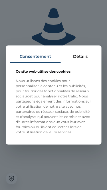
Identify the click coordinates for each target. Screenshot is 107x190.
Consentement (35, 56)
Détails (80, 56)
